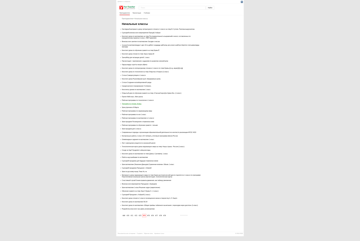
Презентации (137, 13)
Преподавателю (125, 13)
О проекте (139, 233)
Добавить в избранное (124, 1)
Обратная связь (148, 233)
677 (156, 215)
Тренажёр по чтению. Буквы (131, 104)
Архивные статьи (159, 233)
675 (148, 215)
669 (124, 215)
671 (132, 215)
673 (140, 215)
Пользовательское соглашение (126, 233)
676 (152, 215)
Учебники (147, 13)
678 (160, 215)
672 (136, 215)
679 (164, 215)
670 (128, 215)
